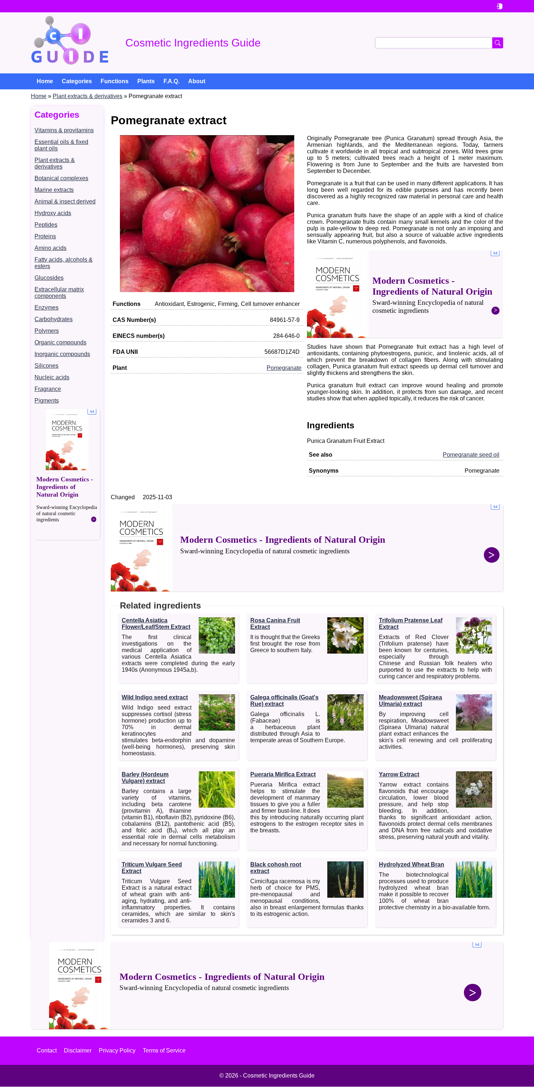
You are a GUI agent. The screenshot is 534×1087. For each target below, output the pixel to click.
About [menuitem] (196, 81)
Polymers (47, 331)
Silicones (46, 366)
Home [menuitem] (45, 81)
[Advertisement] (67, 474)
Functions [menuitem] (115, 81)
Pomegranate (284, 368)
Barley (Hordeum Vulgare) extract (145, 777)
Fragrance (48, 389)
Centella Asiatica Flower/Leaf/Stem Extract (156, 623)
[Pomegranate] (207, 290)
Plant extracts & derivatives (87, 96)
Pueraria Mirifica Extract (283, 774)
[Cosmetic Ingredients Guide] (70, 42)
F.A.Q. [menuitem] (171, 81)
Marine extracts (54, 190)
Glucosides (49, 278)
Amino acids (50, 248)
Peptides (46, 225)
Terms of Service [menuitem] (164, 1050)
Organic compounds (60, 342)
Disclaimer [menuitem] (78, 1050)
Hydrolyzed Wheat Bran (411, 864)
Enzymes (46, 307)
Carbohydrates (54, 319)
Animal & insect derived (65, 201)
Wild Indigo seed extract (155, 697)
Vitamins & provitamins (64, 130)
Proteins (45, 236)
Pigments (47, 400)
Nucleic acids (52, 377)
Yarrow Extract (399, 774)
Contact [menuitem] (47, 1050)
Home (38, 96)
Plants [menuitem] (146, 81)
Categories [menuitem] (77, 81)
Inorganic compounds (62, 354)
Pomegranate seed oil (471, 455)
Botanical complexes (61, 178)
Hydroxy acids (53, 213)
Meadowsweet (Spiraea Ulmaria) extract (410, 700)
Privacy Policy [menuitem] (117, 1050)
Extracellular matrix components (59, 292)
